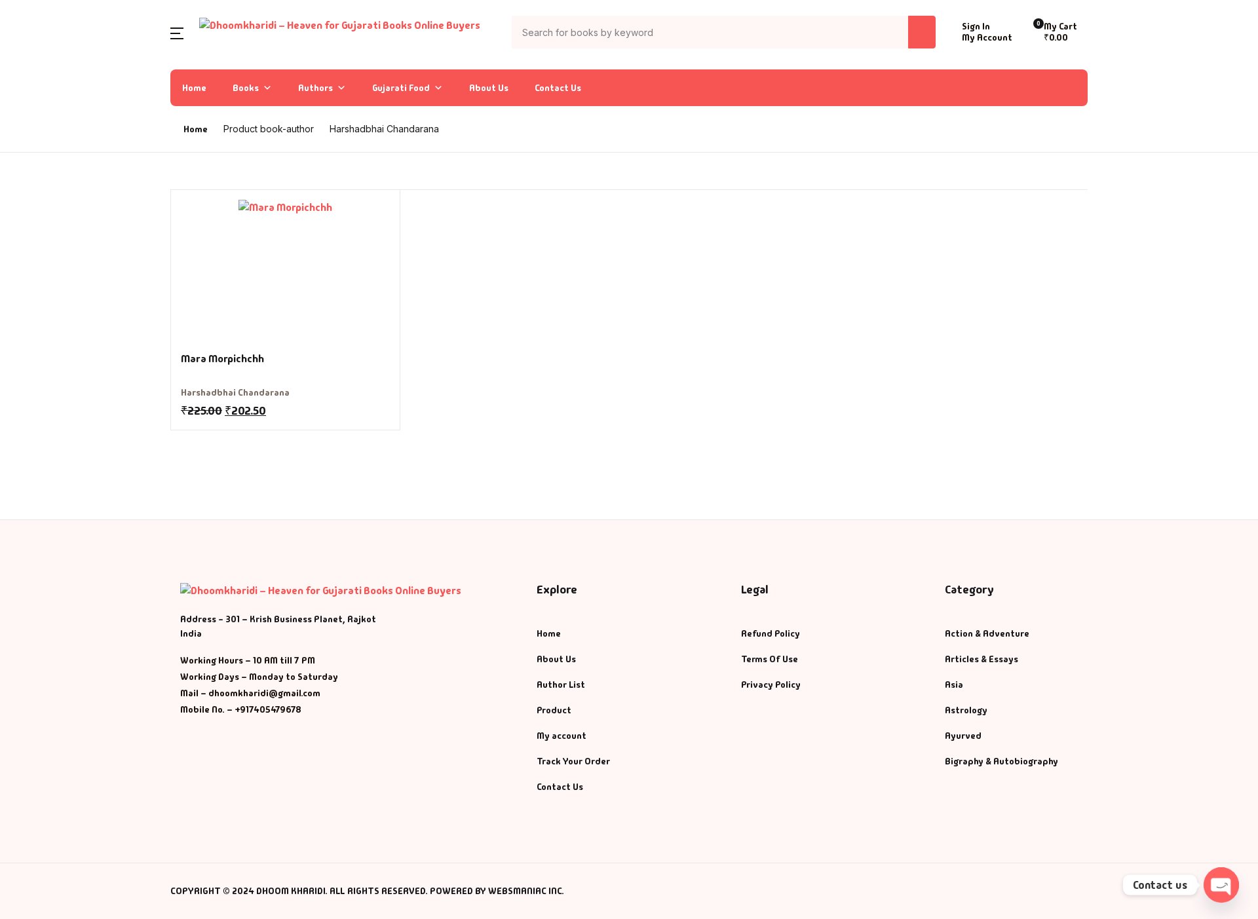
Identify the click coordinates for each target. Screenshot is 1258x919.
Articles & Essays (981, 659)
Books (246, 88)
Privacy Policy (771, 684)
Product (554, 710)
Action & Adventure (987, 633)
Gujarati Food (401, 88)
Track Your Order (573, 761)
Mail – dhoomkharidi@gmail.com (250, 693)
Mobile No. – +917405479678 (240, 709)
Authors (315, 88)
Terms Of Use (769, 659)
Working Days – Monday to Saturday (259, 677)
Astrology (966, 710)
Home (194, 88)
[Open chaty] (1221, 885)
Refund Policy (770, 633)
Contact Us (558, 88)
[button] (176, 32)
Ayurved (963, 735)
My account (561, 735)
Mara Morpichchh (222, 359)
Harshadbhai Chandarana (235, 392)
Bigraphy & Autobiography (1001, 761)
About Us (488, 88)
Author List (561, 684)
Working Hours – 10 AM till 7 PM (247, 660)
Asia (954, 684)
